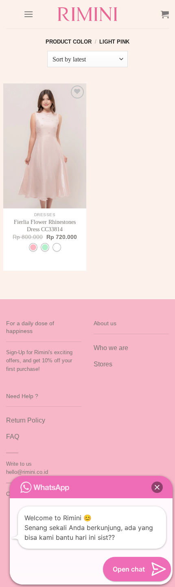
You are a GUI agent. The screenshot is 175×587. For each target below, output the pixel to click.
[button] (157, 487)
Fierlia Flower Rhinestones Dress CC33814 (45, 225)
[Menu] (28, 14)
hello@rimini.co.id (27, 472)
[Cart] (165, 14)
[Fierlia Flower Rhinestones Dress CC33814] (44, 145)
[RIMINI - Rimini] (87, 14)
